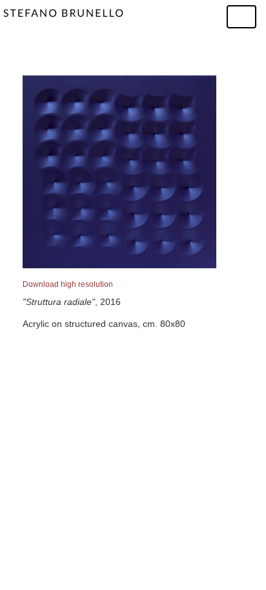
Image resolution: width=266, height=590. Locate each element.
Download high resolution (68, 284)
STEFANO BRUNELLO (64, 13)
